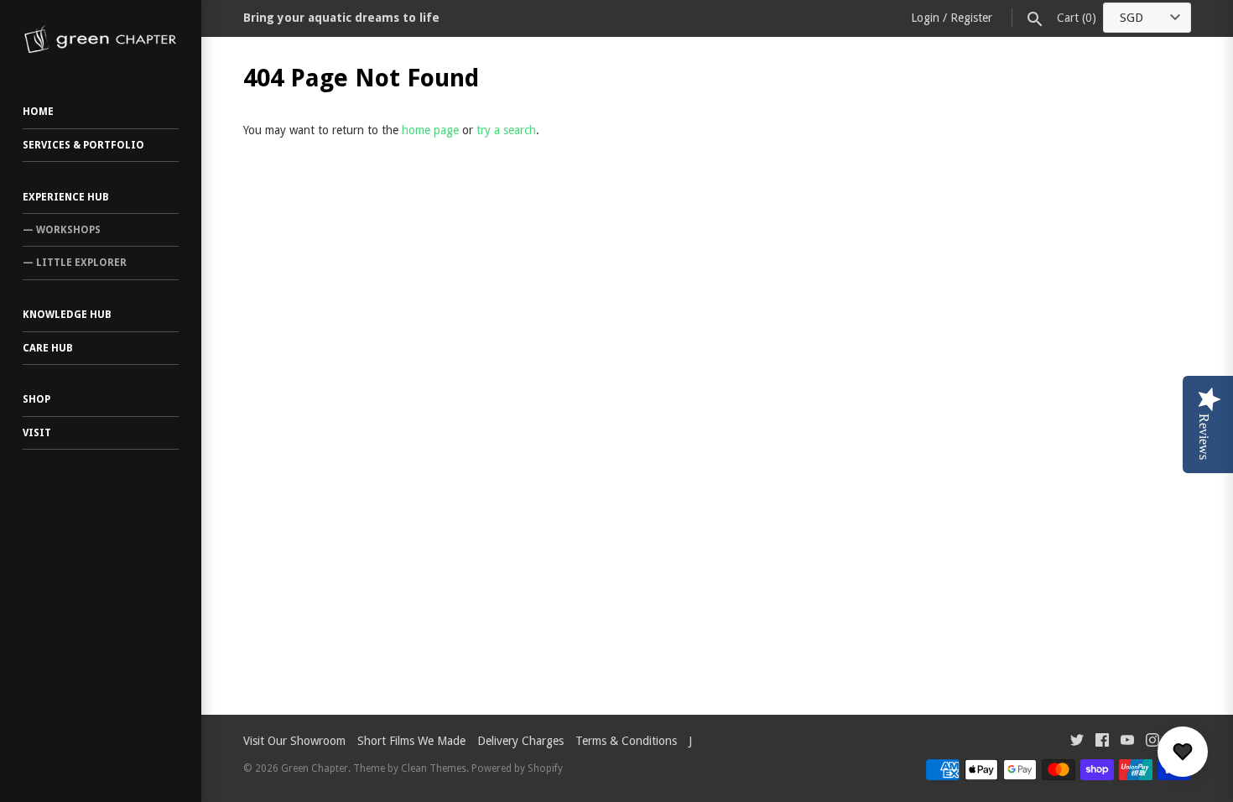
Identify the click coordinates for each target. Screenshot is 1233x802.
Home (38, 111)
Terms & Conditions (626, 740)
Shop (36, 399)
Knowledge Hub (67, 314)
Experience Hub (66, 197)
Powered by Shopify (517, 768)
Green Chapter (314, 768)
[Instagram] (1152, 742)
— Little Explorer (75, 262)
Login (925, 17)
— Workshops (62, 230)
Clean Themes (433, 768)
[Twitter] (1077, 742)
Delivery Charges (520, 740)
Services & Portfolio (83, 145)
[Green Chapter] (100, 39)
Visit (37, 433)
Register (971, 17)
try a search (506, 130)
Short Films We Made (411, 740)
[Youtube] (1127, 742)
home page (430, 130)
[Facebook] (1102, 742)
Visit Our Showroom (294, 740)
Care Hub (48, 348)
